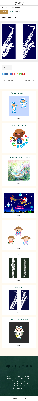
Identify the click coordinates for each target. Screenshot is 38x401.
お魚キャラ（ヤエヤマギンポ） (19, 320)
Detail (19, 118)
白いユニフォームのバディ (19, 93)
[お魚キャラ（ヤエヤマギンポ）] (19, 335)
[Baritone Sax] (19, 302)
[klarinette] (19, 270)
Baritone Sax (19, 287)
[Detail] (19, 205)
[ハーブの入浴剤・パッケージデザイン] (19, 173)
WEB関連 (19, 233)
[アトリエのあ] (19, 3)
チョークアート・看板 (24, 169)
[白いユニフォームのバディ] (19, 108)
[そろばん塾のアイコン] (19, 141)
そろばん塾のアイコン (19, 125)
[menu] (35, 2)
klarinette (19, 255)
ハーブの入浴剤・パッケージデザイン (19, 158)
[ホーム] (2, 7)
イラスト (4, 11)
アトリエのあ (22, 398)
